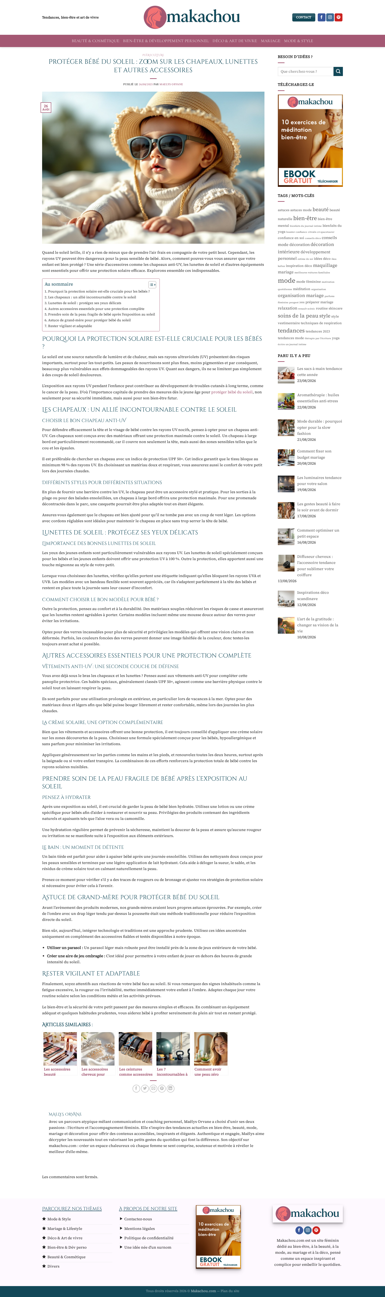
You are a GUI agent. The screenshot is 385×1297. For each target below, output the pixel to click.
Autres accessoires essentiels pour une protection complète (96, 308)
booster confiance (296, 231)
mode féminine (308, 281)
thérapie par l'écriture (318, 338)
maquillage (325, 265)
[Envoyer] (338, 71)
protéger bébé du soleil (232, 392)
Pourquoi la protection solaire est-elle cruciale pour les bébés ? (99, 291)
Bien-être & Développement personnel (166, 40)
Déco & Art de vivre (235, 40)
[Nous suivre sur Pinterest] (338, 17)
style (324, 315)
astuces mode (301, 210)
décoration (299, 244)
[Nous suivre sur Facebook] (322, 17)
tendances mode (291, 338)
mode (286, 280)
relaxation (287, 308)
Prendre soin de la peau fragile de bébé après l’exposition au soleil (101, 314)
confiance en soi (291, 237)
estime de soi (305, 259)
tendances (291, 330)
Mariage (270, 40)
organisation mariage (301, 295)
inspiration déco (299, 265)
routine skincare (329, 308)
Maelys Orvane (171, 84)
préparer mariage (319, 302)
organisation (318, 289)
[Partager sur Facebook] (136, 1089)
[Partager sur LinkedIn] (170, 1089)
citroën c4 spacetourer (321, 231)
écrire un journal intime (292, 344)
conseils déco (313, 238)
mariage (286, 272)
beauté (321, 209)
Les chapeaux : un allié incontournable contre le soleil (92, 297)
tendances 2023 (318, 331)
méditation (301, 288)
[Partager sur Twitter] (145, 1089)
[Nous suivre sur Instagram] (330, 17)
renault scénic (306, 308)
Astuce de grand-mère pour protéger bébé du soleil (89, 320)
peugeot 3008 (297, 302)
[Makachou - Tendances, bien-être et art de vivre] (192, 17)
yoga (336, 338)
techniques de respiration (321, 323)
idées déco (322, 258)
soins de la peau (298, 315)
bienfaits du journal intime (306, 225)
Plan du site (230, 1291)
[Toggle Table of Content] (150, 285)
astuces (283, 210)
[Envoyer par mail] (153, 1089)
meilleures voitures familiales (312, 272)
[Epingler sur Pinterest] (162, 1089)
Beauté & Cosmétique (95, 40)
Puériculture (153, 55)
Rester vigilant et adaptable (70, 326)
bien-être (305, 218)
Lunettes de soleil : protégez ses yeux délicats (84, 303)
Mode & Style (298, 40)
